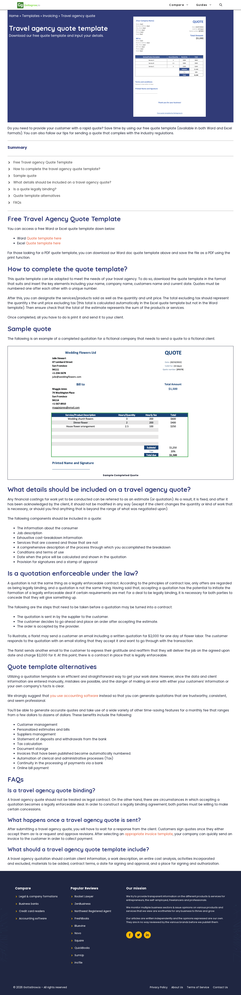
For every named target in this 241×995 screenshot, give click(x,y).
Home (14, 16)
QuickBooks (82, 948)
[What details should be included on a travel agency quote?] (59, 182)
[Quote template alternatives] (34, 195)
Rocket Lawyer (84, 896)
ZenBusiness (83, 904)
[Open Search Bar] (221, 5)
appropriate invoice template (149, 834)
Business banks (29, 904)
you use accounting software (74, 696)
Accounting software (33, 918)
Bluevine (80, 926)
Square (79, 940)
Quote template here (44, 238)
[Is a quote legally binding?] (32, 189)
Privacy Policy (159, 987)
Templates (31, 16)
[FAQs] (14, 202)
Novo (78, 933)
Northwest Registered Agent (93, 911)
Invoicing (50, 16)
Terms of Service (198, 987)
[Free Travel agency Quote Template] (40, 162)
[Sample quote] (22, 175)
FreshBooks (82, 918)
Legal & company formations (38, 896)
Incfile (78, 962)
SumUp (79, 955)
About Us (177, 987)
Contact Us (220, 987)
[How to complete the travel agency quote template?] (54, 169)
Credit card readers (32, 911)
